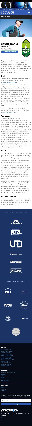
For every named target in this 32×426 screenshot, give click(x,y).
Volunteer (3, 379)
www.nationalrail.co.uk (10, 82)
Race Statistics (5, 380)
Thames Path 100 (5, 352)
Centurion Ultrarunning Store (9, 372)
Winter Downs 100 (6, 364)
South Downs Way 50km (7, 357)
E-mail (2, 387)
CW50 (27, 9)
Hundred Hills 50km (6, 349)
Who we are (4, 376)
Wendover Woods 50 (6, 362)
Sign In (3, 417)
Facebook (3, 389)
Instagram (3, 390)
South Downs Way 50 (7, 351)
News (2, 377)
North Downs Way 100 (7, 358)
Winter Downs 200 (6, 365)
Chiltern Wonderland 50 (7, 360)
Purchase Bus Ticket (10, 52)
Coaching (3, 374)
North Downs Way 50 (7, 354)
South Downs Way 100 (7, 355)
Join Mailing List (16, 404)
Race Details (5, 16)
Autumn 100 (4, 361)
